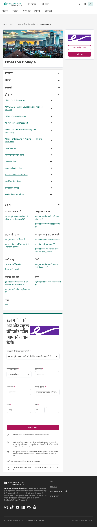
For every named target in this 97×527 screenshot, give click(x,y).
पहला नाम (39, 369)
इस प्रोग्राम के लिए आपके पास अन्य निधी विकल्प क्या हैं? (47, 265)
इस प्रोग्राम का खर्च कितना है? (15, 239)
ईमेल (9, 404)
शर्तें (25, 461)
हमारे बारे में (53, 486)
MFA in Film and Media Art (16, 123)
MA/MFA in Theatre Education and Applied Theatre (23, 108)
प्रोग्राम (33, 4)
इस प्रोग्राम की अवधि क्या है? (45, 244)
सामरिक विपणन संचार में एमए (14, 194)
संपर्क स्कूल (80, 54)
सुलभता (91, 520)
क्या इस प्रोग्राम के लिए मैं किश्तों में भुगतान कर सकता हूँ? (17, 245)
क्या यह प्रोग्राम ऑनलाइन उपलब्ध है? (47, 239)
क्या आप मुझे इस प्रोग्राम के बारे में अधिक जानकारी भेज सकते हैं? (16, 217)
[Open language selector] (85, 4)
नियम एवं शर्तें (75, 520)
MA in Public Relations (15, 100)
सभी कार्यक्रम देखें (79, 47)
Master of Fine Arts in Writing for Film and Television (23, 140)
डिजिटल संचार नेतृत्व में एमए (14, 155)
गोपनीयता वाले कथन (34, 461)
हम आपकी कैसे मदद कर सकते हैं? (19, 351)
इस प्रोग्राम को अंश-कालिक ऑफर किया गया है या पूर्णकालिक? (46, 250)
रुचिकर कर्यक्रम (13, 369)
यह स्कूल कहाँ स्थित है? (13, 264)
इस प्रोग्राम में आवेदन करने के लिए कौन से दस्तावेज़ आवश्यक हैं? (16, 283)
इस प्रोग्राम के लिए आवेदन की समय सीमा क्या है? (47, 217)
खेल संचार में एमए (10, 148)
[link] (45, 24)
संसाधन (47, 4)
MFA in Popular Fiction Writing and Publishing (20, 131)
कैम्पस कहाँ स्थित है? (12, 269)
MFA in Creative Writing (15, 116)
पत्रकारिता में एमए (11, 161)
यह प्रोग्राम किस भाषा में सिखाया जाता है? (48, 283)
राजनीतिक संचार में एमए (13, 181)
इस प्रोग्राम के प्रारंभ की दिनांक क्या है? (47, 225)
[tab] (5, 11)
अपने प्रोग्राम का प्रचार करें (58, 491)
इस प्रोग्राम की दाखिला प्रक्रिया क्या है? (17, 290)
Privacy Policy (44, 467)
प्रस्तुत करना (32, 427)
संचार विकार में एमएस (12, 188)
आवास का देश (40, 387)
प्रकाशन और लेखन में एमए (14, 168)
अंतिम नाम (11, 387)
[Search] (80, 4)
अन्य (6, 305)
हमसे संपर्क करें (54, 496)
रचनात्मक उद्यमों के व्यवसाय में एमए (16, 174)
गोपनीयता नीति (83, 520)
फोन (37, 404)
